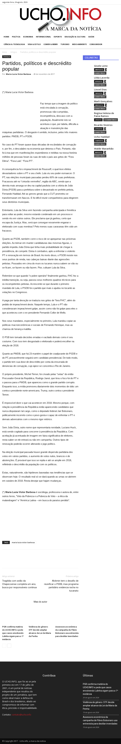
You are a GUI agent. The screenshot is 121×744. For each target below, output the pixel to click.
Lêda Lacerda (101, 77)
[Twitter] (111, 2)
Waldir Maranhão (104, 148)
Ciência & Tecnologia (14, 44)
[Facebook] (100, 2)
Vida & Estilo (34, 44)
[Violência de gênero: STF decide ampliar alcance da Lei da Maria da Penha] (40, 616)
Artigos (13, 52)
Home (6, 36)
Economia (28, 36)
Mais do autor (40, 601)
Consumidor (95, 44)
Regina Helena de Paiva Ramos (104, 114)
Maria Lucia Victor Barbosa (18, 74)
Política (16, 36)
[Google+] (106, 2)
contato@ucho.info (21, 714)
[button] (115, 36)
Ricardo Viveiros (103, 124)
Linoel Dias (100, 89)
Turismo (64, 44)
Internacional (43, 36)
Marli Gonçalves (103, 101)
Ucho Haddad (101, 136)
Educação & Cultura (75, 36)
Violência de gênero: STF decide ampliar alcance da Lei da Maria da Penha (100, 705)
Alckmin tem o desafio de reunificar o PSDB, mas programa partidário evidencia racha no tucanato (61, 585)
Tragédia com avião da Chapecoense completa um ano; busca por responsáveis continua (19, 584)
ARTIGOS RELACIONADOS (17, 601)
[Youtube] (116, 2)
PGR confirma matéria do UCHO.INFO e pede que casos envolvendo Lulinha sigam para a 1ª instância (13, 633)
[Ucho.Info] (60, 19)
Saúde (91, 36)
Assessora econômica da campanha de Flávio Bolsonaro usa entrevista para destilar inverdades (100, 720)
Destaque (6, 57)
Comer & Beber (50, 44)
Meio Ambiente (79, 44)
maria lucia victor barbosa (23, 542)
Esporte (58, 36)
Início (4, 52)
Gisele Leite (101, 65)
